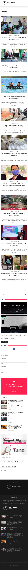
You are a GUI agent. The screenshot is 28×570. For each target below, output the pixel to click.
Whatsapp (8, 466)
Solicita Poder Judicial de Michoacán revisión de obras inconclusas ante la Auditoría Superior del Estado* (14, 522)
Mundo (16, 461)
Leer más (4, 341)
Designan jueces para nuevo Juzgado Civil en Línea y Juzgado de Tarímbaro (14, 516)
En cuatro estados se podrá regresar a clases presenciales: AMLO (14, 38)
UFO (2, 375)
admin (17, 35)
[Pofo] (8, 3)
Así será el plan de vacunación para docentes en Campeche (14, 154)
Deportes (3, 361)
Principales (3, 366)
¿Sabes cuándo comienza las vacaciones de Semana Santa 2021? (14, 97)
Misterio (14, 466)
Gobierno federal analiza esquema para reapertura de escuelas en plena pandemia (14, 126)
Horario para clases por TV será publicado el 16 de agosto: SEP (14, 244)
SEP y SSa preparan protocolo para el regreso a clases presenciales (14, 66)
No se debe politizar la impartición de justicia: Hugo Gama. (14, 528)
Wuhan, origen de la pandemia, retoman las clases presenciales (14, 214)
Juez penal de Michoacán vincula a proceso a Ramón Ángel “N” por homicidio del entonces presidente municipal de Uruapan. (14, 542)
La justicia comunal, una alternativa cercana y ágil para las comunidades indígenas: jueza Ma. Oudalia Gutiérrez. (15, 549)
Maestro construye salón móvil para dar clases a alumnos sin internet (14, 274)
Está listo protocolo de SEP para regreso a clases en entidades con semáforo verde (14, 184)
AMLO (3, 466)
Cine (2, 369)
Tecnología (3, 358)
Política (2, 363)
